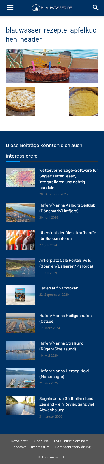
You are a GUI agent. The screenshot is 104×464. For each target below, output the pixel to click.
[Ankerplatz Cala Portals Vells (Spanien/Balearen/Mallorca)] (20, 268)
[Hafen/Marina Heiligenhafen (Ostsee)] (20, 323)
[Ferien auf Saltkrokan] (20, 295)
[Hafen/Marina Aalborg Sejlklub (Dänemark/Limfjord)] (20, 212)
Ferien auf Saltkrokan (58, 288)
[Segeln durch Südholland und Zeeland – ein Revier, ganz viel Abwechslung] (20, 406)
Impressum (40, 446)
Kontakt (20, 446)
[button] (10, 8)
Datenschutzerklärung (73, 446)
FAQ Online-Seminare (71, 440)
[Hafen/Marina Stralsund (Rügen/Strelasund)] (20, 350)
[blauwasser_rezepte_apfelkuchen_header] (52, 81)
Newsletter (19, 440)
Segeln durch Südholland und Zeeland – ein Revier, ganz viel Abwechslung (66, 404)
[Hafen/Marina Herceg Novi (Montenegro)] (20, 378)
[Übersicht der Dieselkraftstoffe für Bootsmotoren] (20, 240)
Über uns (41, 440)
